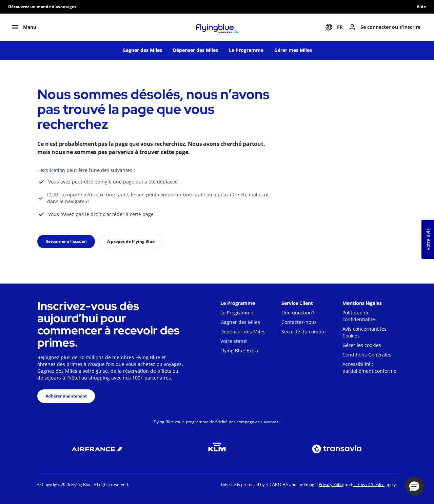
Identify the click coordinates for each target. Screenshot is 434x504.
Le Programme (246, 50)
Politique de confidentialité (358, 316)
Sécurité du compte (303, 331)
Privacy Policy (331, 484)
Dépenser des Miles (195, 50)
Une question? (297, 312)
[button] (414, 486)
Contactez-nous (299, 322)
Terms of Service (368, 484)
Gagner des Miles (142, 50)
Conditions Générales (366, 354)
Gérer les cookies (361, 345)
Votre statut (233, 341)
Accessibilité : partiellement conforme (369, 367)
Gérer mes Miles (293, 50)
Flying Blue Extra (239, 350)
